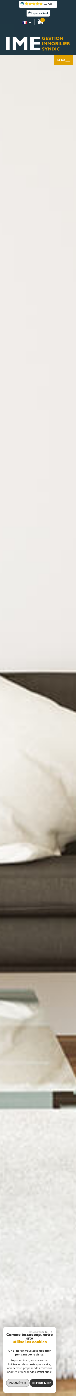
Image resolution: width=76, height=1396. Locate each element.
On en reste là (38, 1332)
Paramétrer (18, 1383)
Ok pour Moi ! (41, 1383)
